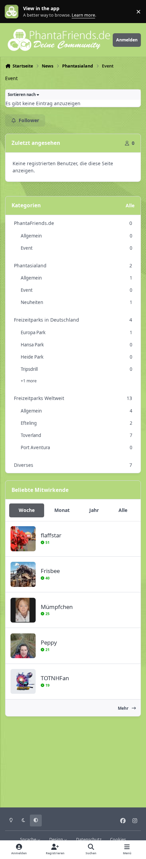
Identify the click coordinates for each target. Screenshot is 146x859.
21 (46, 649)
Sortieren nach (22, 94)
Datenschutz (89, 839)
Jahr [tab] (94, 510)
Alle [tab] (122, 510)
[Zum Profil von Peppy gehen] (23, 645)
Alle (130, 205)
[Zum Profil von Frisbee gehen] (23, 574)
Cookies (118, 839)
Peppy (49, 642)
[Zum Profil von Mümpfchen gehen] (23, 610)
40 (46, 578)
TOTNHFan (55, 678)
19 (46, 685)
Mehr (124, 708)
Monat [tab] (62, 510)
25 (46, 613)
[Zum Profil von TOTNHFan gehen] (23, 681)
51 (46, 542)
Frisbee (50, 571)
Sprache (28, 839)
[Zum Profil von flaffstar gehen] (23, 538)
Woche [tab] (27, 510)
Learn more (13, 11)
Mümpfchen (57, 607)
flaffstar (51, 535)
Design (56, 839)
